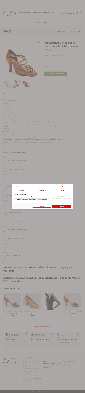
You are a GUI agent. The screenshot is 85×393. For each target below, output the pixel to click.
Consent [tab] (22, 190)
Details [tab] (62, 190)
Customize (41, 206)
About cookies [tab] (42, 190)
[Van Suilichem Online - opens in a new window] (66, 186)
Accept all (62, 206)
